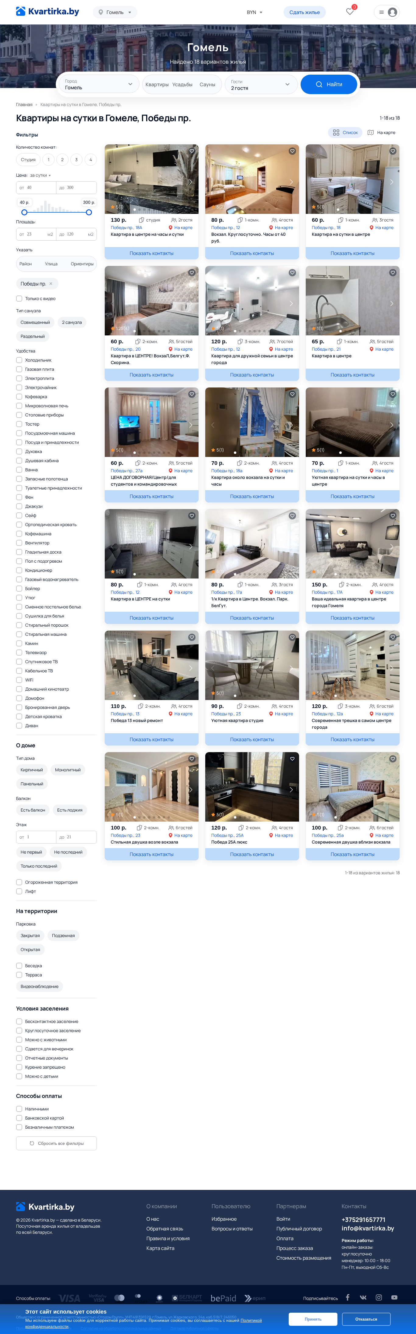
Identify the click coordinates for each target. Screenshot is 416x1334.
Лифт (30, 891)
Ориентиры (82, 264)
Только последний (39, 866)
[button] (191, 181)
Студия (28, 159)
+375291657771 (364, 1219)
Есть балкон (33, 810)
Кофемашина (38, 533)
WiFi (29, 680)
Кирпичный (32, 770)
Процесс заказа (295, 1248)
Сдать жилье (305, 12)
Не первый (31, 852)
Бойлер (32, 588)
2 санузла (72, 322)
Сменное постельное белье (53, 607)
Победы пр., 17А (327, 592)
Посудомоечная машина (50, 433)
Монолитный (68, 770)
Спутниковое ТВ (41, 661)
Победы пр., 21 (326, 349)
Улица (51, 264)
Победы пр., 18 (326, 227)
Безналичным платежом (49, 1127)
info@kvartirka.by (368, 1228)
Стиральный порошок (47, 625)
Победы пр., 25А (227, 835)
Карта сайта (160, 1248)
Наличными (37, 1109)
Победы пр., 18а (226, 470)
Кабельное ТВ (39, 671)
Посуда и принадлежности (52, 442)
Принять (313, 1319)
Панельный (32, 784)
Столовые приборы (44, 415)
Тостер (32, 424)
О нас (152, 1218)
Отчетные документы (46, 1058)
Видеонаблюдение (39, 986)
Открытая (30, 949)
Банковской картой (44, 1118)
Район (25, 264)
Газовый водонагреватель (51, 579)
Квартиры (157, 84)
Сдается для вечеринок (49, 1049)
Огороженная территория (51, 882)
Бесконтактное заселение (51, 1021)
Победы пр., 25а (328, 835)
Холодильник (38, 360)
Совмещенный (35, 322)
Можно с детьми (41, 1076)
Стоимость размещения (304, 1257)
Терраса (33, 975)
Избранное (224, 1218)
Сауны (207, 84)
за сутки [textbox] (38, 175)
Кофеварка (36, 396)
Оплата (285, 1238)
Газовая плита (39, 369)
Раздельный (33, 336)
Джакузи (34, 506)
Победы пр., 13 (125, 714)
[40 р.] (24, 212)
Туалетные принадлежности (53, 488)
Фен (29, 497)
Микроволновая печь (46, 406)
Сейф (30, 515)
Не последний (68, 852)
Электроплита (39, 378)
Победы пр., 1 (325, 470)
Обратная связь (164, 1228)
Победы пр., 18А (126, 227)
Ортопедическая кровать (50, 524)
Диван (31, 725)
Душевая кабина (42, 460)
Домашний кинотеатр (47, 689)
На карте (386, 132)
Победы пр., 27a (127, 470)
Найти (334, 84)
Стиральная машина (46, 634)
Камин (31, 643)
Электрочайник (41, 387)
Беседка (33, 965)
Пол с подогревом (43, 561)
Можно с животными (46, 1039)
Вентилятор (37, 543)
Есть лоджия (70, 810)
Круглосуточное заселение (53, 1030)
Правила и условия (168, 1238)
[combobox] (115, 12)
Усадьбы (182, 84)
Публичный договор (299, 1228)
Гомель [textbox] (115, 12)
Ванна (31, 469)
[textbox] (99, 84)
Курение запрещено (45, 1067)
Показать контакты (152, 253)
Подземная (63, 935)
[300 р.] (89, 212)
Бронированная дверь (47, 707)
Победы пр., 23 (226, 714)
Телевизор (36, 652)
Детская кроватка (43, 716)
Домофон (34, 698)
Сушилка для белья (44, 616)
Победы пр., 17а (226, 592)
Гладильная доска (43, 552)
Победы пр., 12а (327, 714)
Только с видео (40, 298)
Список (350, 132)
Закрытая (30, 935)
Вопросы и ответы (232, 1228)
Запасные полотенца (46, 479)
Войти (283, 1218)
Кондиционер (38, 570)
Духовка (33, 451)
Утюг (30, 597)
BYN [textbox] (251, 12)
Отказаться (366, 1319)
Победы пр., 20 (126, 349)
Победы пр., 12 (225, 227)
